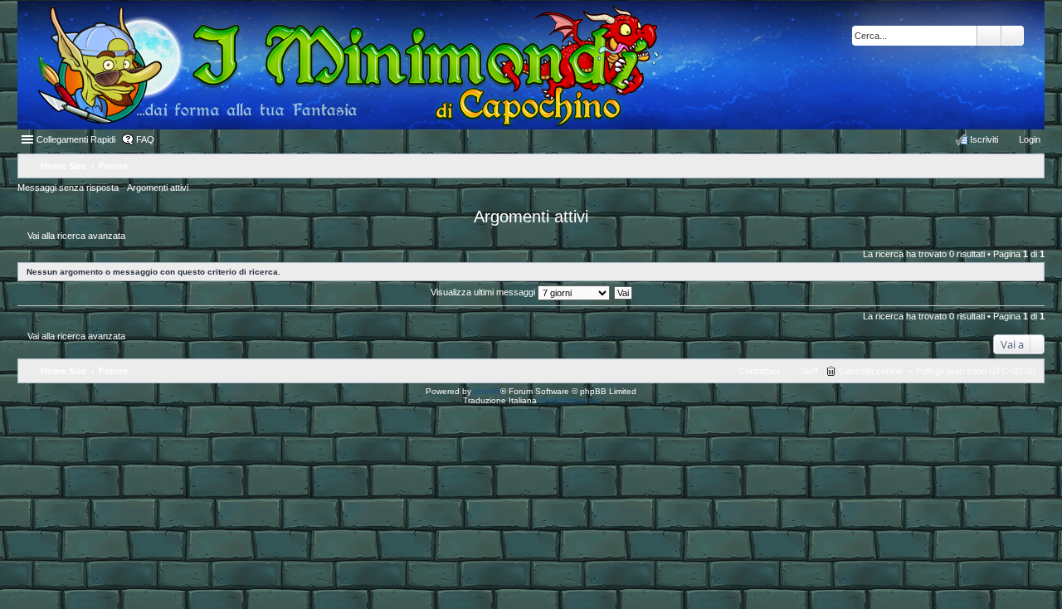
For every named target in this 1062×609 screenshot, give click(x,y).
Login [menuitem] (1029, 139)
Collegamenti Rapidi (76, 139)
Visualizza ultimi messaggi (484, 292)
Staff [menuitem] (809, 371)
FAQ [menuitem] (145, 139)
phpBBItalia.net (569, 400)
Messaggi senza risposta (68, 187)
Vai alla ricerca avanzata (76, 236)
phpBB (487, 391)
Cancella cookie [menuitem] (871, 371)
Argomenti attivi (157, 187)
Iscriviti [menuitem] (984, 139)
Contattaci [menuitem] (758, 371)
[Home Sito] (338, 65)
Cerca (989, 36)
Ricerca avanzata (1012, 36)
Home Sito (63, 371)
